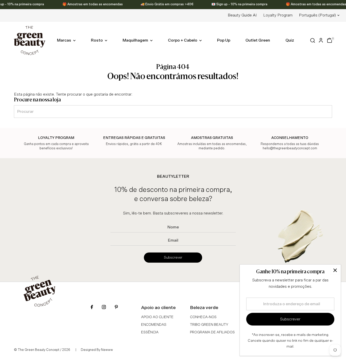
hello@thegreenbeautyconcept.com (290, 148)
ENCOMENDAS (153, 325)
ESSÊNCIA (150, 332)
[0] (329, 40)
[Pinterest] (116, 307)
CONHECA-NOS (203, 317)
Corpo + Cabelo (183, 40)
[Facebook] (91, 307)
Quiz (289, 40)
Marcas (64, 40)
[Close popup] (335, 270)
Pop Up (223, 40)
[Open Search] (312, 40)
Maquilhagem (136, 40)
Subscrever (173, 257)
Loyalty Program (278, 15)
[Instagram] (104, 307)
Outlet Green (257, 40)
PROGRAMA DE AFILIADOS (212, 332)
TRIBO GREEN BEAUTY (209, 325)
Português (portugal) (317, 15)
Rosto (97, 40)
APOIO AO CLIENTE (157, 317)
